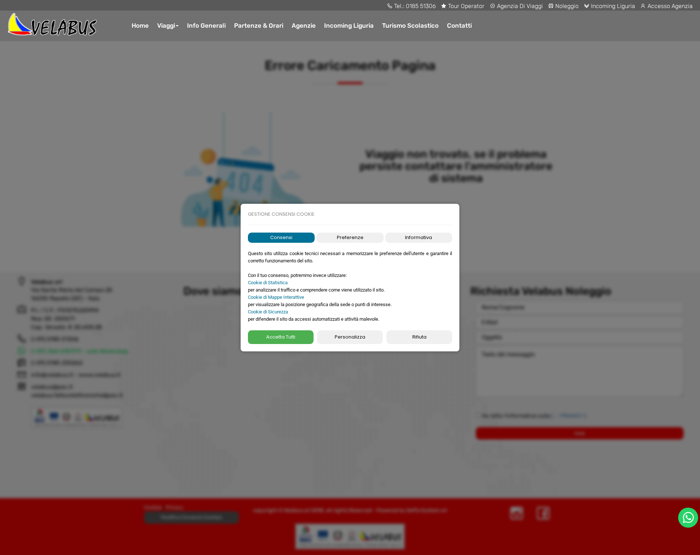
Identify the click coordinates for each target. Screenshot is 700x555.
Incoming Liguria (612, 6)
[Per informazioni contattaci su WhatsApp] (688, 518)
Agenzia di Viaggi (519, 6)
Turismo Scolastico (410, 25)
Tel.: (399, 6)
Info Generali (206, 25)
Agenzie (304, 25)
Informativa (418, 237)
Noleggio (566, 6)
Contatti (459, 25)
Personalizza (350, 336)
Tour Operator (466, 6)
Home (140, 25)
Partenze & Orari (258, 25)
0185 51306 (421, 6)
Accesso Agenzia (669, 6)
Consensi (281, 237)
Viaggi (166, 25)
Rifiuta (419, 336)
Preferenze (350, 237)
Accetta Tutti (280, 336)
